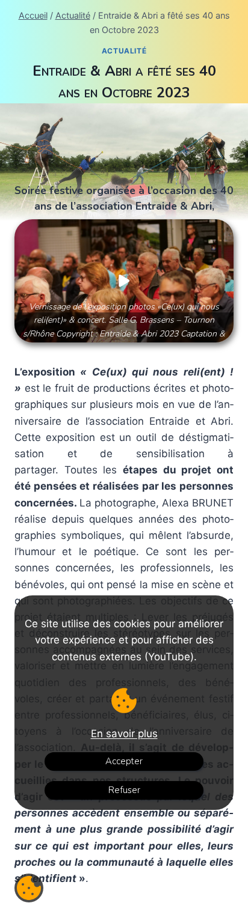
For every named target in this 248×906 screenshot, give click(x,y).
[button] (124, 280)
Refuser (124, 790)
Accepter (124, 761)
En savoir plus (124, 734)
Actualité (124, 50)
